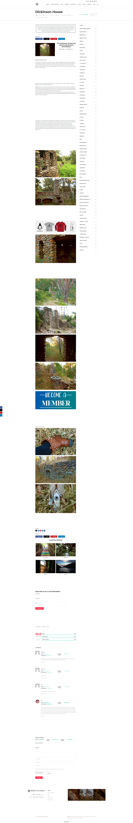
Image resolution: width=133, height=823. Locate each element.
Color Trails (45, 557)
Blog (48, 794)
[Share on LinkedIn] (1, 415)
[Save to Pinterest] (1, 413)
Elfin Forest (66, 557)
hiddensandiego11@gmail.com (38, 797)
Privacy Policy (50, 799)
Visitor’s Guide (50, 797)
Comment (37, 747)
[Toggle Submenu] (96, 25)
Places (49, 796)
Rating (36, 739)
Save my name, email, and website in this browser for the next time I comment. (49, 769)
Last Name (37, 598)
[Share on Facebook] (1, 407)
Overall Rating (48, 740)
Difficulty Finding (62, 740)
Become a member (51, 792)
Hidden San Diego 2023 (44, 816)
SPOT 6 (45, 574)
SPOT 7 (65, 574)
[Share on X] (1, 410)
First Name (37, 593)
